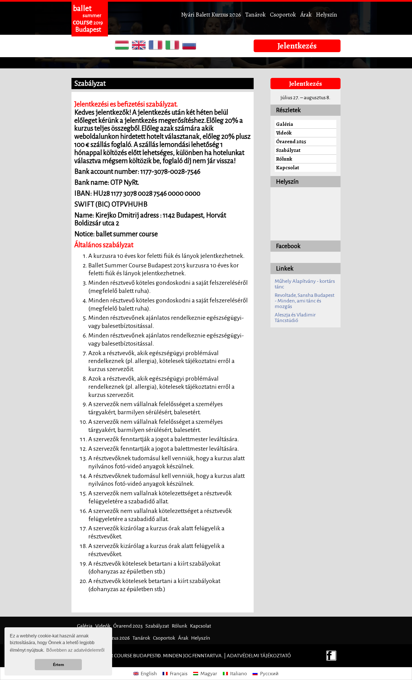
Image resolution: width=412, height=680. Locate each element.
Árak (306, 14)
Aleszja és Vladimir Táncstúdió (295, 317)
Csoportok (283, 14)
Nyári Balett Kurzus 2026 (211, 14)
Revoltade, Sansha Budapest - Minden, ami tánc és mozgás (304, 300)
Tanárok (255, 14)
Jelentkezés (297, 45)
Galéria (284, 124)
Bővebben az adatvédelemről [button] (75, 650)
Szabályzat (288, 150)
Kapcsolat (287, 167)
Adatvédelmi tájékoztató (259, 655)
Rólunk (284, 158)
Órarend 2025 (291, 141)
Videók (283, 132)
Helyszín (326, 14)
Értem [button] (58, 664)
